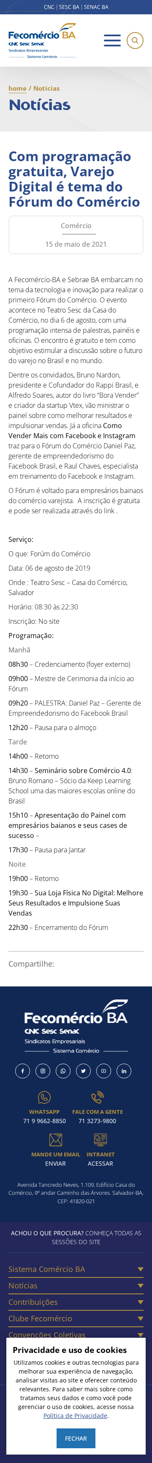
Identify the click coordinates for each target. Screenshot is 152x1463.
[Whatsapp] (63, 1071)
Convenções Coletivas (47, 1335)
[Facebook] (22, 1071)
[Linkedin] (124, 1071)
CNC (49, 7)
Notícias (23, 1285)
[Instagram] (42, 1071)
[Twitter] (83, 1071)
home (17, 88)
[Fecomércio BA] (42, 40)
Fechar (76, 1438)
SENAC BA (96, 7)
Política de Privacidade (75, 1416)
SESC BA (69, 7)
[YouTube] (103, 1071)
